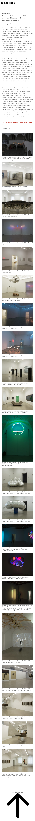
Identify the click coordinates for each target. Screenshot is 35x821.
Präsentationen (31, 5)
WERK (25, 5)
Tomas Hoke (8, 3)
